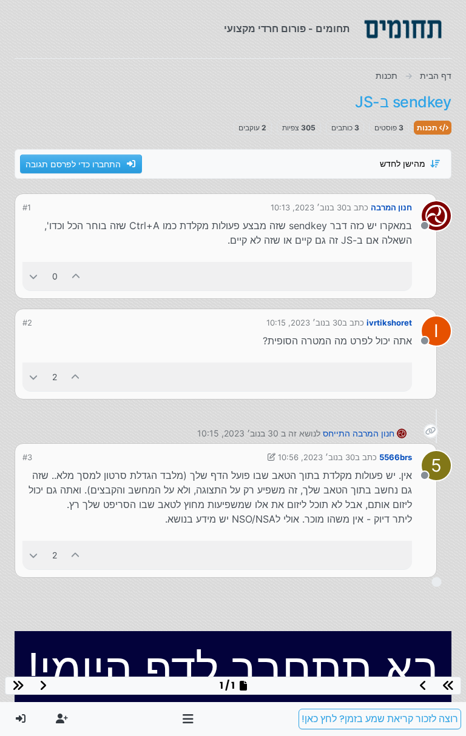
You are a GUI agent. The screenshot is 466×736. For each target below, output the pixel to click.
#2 (27, 322)
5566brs (395, 457)
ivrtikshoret (389, 322)
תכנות (428, 127)
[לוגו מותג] (403, 29)
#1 (26, 207)
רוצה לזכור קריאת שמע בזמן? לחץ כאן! (380, 719)
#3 (27, 457)
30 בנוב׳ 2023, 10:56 (316, 457)
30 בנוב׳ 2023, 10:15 (304, 322)
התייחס (336, 433)
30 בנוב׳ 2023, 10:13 (308, 207)
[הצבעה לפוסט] (76, 276)
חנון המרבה (391, 207)
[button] (188, 719)
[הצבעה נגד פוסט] (33, 276)
